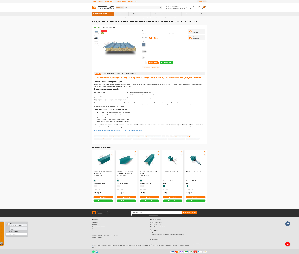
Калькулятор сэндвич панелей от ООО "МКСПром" (105, 235)
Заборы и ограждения (139, 13)
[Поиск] (160, 7)
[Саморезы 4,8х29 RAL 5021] (172, 160)
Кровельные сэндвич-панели (116, 18)
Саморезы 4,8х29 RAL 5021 (170, 171)
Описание (98, 73)
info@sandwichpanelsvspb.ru (176, 8)
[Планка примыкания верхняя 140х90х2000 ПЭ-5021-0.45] (126, 160)
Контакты (94, 1)
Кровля (121, 13)
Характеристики (108, 73)
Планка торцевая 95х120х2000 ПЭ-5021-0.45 (148, 172)
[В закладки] (112, 152)
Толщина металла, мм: (147, 48)
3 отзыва (102, 27)
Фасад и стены (159, 13)
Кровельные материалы (101, 18)
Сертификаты (118, 1)
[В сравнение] (112, 155)
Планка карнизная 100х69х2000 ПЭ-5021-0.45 (103, 172)
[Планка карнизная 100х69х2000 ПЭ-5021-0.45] (103, 160)
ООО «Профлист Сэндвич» (175, 30)
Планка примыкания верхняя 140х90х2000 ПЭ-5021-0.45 (125, 172)
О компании (100, 1)
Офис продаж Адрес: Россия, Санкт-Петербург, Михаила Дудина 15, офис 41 (168, 233)
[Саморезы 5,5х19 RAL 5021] (195, 160)
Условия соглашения (97, 229)
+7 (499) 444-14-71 (156, 224)
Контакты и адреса (97, 237)
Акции (175, 13)
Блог (136, 1)
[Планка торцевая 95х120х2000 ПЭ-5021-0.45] (149, 160)
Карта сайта (130, 1)
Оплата (111, 1)
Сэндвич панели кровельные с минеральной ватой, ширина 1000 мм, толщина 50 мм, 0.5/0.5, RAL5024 (149, 78)
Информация (96, 220)
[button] (92, 176)
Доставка (107, 1)
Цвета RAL (124, 1)
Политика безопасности (98, 226)
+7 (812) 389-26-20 (173, 6)
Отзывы (119, 73)
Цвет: (143, 41)
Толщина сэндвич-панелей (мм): (150, 55)
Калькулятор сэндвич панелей (194, 13)
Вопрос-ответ (131, 73)
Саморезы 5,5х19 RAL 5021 (193, 171)
